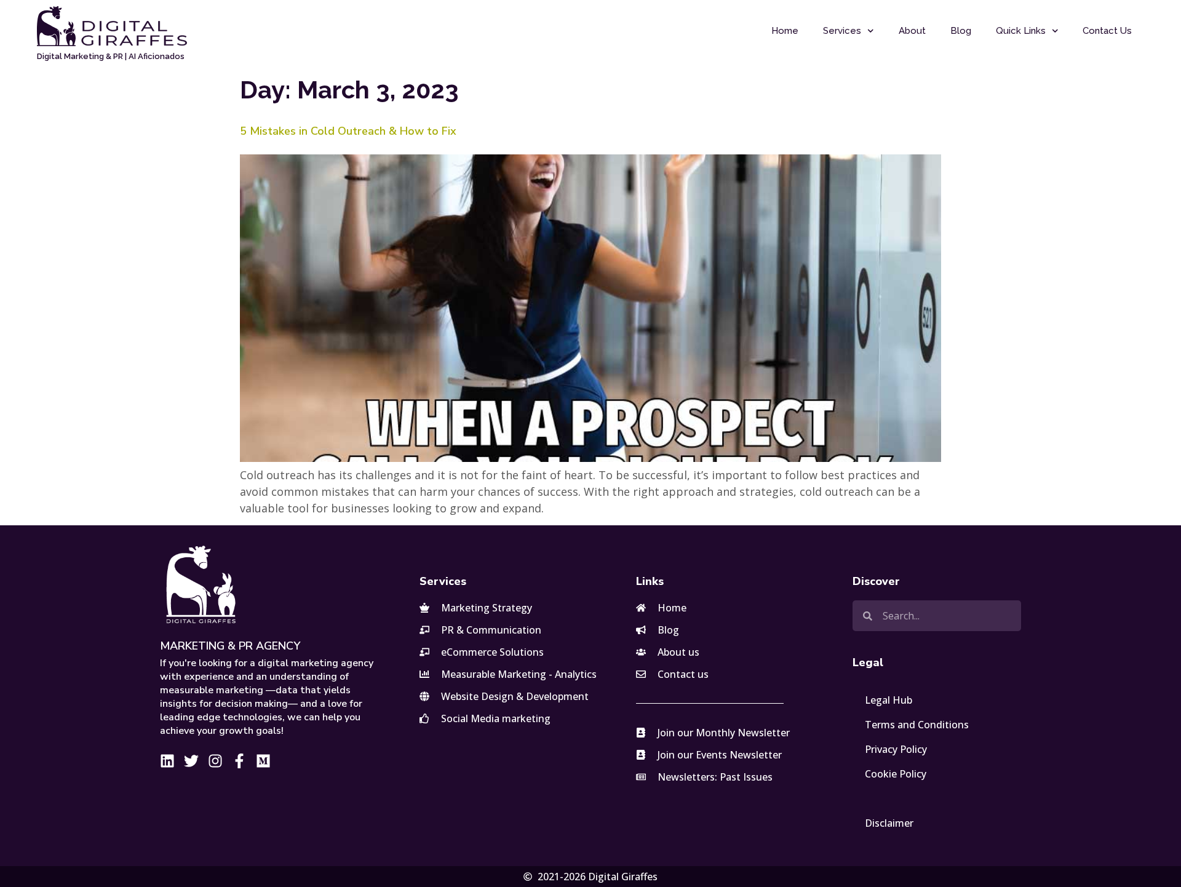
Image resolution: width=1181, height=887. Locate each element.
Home (784, 30)
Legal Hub (888, 700)
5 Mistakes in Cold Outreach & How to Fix (348, 131)
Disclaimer (889, 823)
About (912, 30)
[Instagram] (215, 761)
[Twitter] (191, 761)
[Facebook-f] (239, 761)
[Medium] (263, 761)
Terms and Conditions (917, 724)
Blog (960, 30)
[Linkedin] (167, 761)
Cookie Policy (895, 774)
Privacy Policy (896, 749)
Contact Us (1107, 30)
